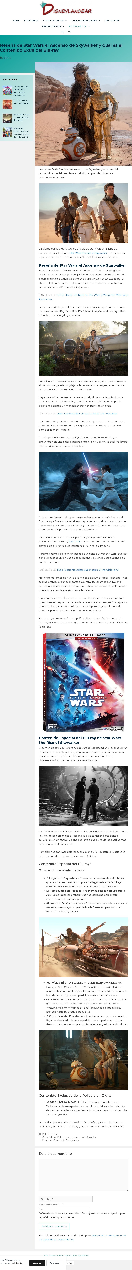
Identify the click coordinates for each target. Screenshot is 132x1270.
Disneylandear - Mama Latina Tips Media (68, 1255)
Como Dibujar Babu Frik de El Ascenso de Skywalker (69, 1137)
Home (16, 20)
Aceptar (37, 1263)
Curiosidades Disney (84, 20)
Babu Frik (75, 541)
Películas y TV (77, 26)
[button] (69, 32)
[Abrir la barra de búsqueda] (62, 32)
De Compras (112, 20)
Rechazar (55, 1263)
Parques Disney (51, 26)
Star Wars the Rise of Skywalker (88, 252)
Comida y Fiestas (53, 20)
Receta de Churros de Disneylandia (60, 1140)
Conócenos (31, 20)
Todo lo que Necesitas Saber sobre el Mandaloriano (88, 569)
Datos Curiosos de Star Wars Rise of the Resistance (87, 413)
